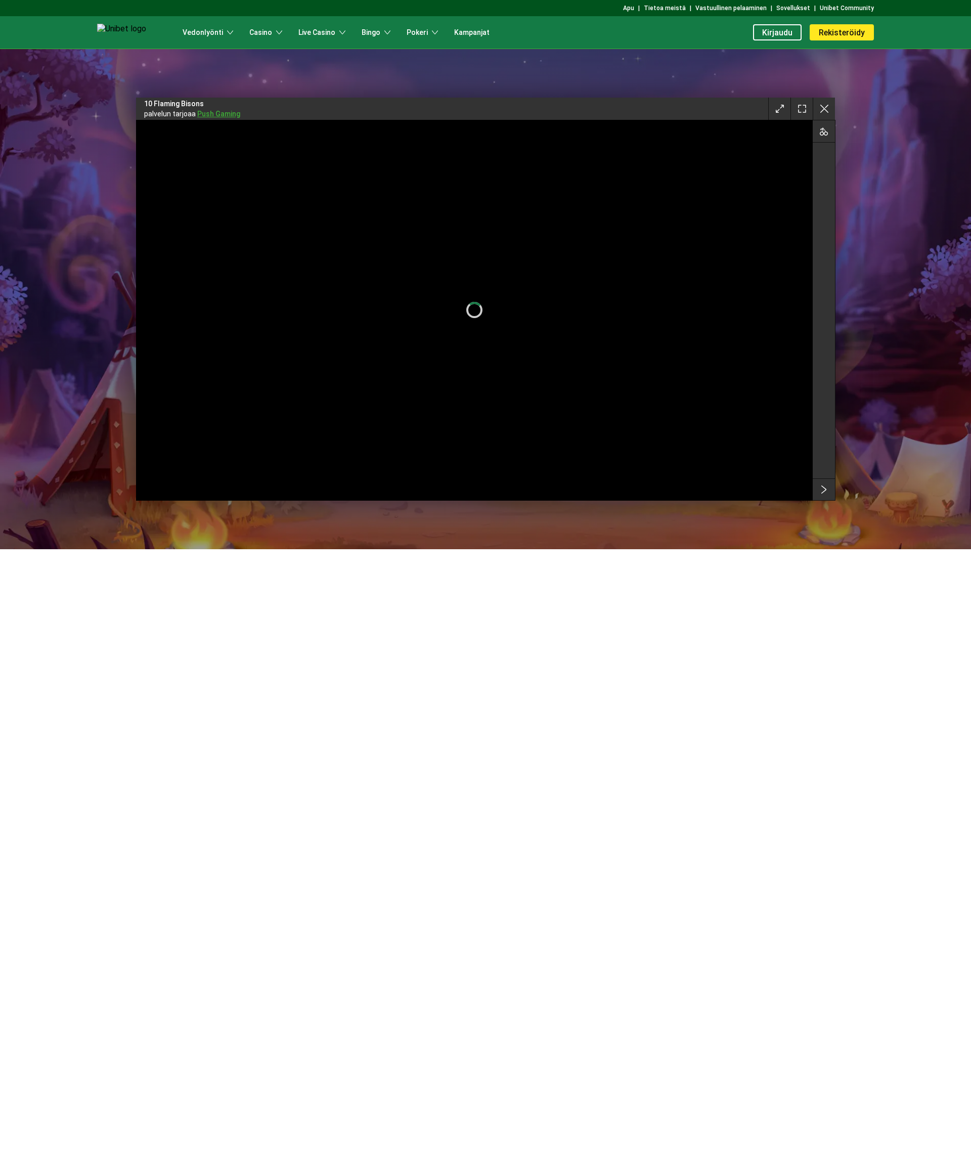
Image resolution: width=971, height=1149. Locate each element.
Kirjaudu (777, 32)
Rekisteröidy (842, 32)
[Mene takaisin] (824, 109)
